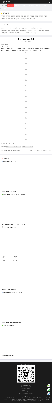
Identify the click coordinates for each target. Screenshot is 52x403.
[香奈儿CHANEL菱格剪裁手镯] (9, 161)
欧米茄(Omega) (20, 28)
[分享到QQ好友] (6, 143)
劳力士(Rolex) (4, 28)
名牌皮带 (44, 5)
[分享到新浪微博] (9, 143)
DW (34, 32)
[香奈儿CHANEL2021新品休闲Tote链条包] (12, 292)
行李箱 (45, 16)
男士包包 (8, 16)
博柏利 (2, 32)
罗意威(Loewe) (8, 146)
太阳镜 (36, 16)
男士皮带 (41, 16)
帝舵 (31, 32)
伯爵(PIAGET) (43, 28)
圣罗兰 (20, 146)
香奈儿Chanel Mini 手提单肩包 (9, 289)
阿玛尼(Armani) (23, 30)
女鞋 (12, 18)
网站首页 (4, 5)
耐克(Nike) (27, 28)
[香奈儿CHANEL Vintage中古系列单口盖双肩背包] (13, 194)
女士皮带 (27, 18)
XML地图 (39, 400)
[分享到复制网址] (11, 143)
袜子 (31, 18)
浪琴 (9, 30)
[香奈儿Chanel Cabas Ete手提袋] (10, 227)
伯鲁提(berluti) (24, 146)
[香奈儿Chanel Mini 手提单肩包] (9, 260)
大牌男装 (13, 16)
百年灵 (17, 30)
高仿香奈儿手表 (41, 30)
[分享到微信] (4, 143)
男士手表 (18, 16)
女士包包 (3, 16)
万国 (35, 28)
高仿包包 (10, 5)
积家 (38, 28)
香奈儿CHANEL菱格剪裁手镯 (9, 191)
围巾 (34, 18)
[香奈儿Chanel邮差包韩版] (6, 2)
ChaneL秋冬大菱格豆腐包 (8, 355)
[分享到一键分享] (13, 143)
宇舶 (6, 32)
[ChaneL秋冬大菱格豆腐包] (8, 325)
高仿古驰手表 (4, 30)
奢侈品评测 (10, 8)
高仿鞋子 (24, 5)
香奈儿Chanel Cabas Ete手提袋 (9, 257)
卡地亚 (10, 28)
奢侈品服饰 (31, 5)
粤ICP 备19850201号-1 (33, 400)
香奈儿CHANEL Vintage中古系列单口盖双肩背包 (15, 150)
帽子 (15, 18)
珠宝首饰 (38, 5)
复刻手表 (17, 5)
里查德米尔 (30, 30)
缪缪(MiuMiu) (15, 146)
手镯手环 (22, 18)
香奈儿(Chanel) (28, 41)
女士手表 (8, 18)
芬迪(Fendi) (31, 146)
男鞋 (22, 16)
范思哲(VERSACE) (12, 32)
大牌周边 (4, 8)
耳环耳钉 (3, 18)
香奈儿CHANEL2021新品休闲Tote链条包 (39, 150)
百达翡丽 (14, 28)
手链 (18, 18)
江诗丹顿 (13, 30)
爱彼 (32, 28)
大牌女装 (32, 16)
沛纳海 (35, 30)
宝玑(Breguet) (20, 32)
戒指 (28, 16)
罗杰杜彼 (47, 30)
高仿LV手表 (27, 32)
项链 (25, 16)
